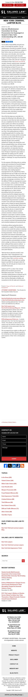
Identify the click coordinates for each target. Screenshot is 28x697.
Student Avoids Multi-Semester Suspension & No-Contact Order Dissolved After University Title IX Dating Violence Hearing (13, 574)
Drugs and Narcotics (11, 286)
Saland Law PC (18, 690)
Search (23, 560)
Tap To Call (8, 5)
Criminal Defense (8, 499)
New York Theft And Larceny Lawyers (13, 545)
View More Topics (7, 514)
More (23, 17)
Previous (4, 422)
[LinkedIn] (14, 466)
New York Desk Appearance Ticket (12, 548)
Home (4, 17)
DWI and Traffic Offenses (10, 508)
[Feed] (22, 466)
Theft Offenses (7, 502)
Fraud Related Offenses (10, 493)
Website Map (14, 668)
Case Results (7, 486)
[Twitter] (10, 466)
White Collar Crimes (9, 483)
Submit (14, 458)
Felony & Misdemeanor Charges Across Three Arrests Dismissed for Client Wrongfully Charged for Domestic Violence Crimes (13, 585)
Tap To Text (20, 5)
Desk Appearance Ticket (10, 496)
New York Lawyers (7, 542)
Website (14, 650)
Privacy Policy (14, 655)
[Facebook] (6, 466)
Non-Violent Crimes (9, 505)
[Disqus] (14, 357)
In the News (7, 477)
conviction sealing (18, 258)
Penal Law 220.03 (20, 61)
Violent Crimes (7, 480)
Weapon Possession (9, 490)
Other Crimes (7, 511)
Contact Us (14, 17)
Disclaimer (14, 659)
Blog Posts (14, 673)
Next (14, 422)
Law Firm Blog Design (13, 694)
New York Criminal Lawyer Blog (14, 12)
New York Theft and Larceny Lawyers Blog (12, 528)
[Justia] (18, 466)
